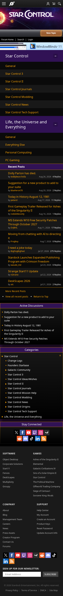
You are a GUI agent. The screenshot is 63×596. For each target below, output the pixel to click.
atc (12, 284)
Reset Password (45, 528)
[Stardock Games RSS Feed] (44, 439)
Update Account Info (47, 532)
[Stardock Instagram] (41, 433)
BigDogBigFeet (18, 251)
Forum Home (7, 39)
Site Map (53, 590)
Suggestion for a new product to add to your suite (33, 185)
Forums (6, 546)
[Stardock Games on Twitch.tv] (35, 433)
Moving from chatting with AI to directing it (34, 236)
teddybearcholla (18, 176)
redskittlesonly (17, 213)
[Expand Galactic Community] (6, 370)
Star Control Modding (19, 97)
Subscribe (50, 574)
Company (9, 504)
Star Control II (14, 81)
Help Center (43, 510)
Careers (6, 523)
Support (42, 504)
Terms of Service (29, 590)
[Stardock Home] (12, 4)
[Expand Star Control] (2, 356)
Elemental (38, 463)
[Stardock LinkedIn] (38, 439)
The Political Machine (43, 481)
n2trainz (14, 274)
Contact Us (8, 541)
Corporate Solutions (13, 463)
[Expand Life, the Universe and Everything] (2, 417)
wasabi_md (16, 265)
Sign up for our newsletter (20, 568)
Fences (6, 472)
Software (9, 453)
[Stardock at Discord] (26, 439)
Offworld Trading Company (46, 486)
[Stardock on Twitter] (16, 433)
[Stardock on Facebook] (22, 433)
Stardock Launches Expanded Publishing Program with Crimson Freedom (34, 259)
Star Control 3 (14, 74)
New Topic (51, 33)
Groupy (6, 486)
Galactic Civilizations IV (44, 468)
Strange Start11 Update (23, 271)
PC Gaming (12, 160)
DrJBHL (14, 227)
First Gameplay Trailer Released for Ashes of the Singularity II (34, 208)
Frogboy (14, 241)
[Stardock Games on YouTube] (29, 433)
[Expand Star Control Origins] (6, 407)
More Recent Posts (15, 291)
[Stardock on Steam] (47, 433)
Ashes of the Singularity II (45, 459)
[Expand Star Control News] (6, 402)
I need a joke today (20, 248)
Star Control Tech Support (21, 112)
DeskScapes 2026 (19, 281)
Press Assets (9, 532)
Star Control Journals (18, 89)
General (10, 66)
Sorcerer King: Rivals (43, 495)
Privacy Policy (12, 590)
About (6, 510)
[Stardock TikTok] (32, 439)
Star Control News (17, 104)
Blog (5, 514)
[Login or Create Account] (48, 4)
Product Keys (43, 523)
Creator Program (11, 537)
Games (37, 453)
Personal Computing (18, 152)
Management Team (12, 519)
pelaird (14, 200)
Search (20, 39)
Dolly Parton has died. (22, 173)
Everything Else (15, 145)
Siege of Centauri (41, 490)
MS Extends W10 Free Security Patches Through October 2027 (32, 222)
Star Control (39, 477)
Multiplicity (8, 481)
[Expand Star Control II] (6, 384)
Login (30, 39)
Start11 (6, 468)
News (5, 528)
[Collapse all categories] (60, 355)
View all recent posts (16, 296)
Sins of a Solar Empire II (44, 472)
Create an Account (46, 519)
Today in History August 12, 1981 (28, 197)
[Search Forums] (59, 4)
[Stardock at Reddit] (19, 439)
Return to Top (41, 296)
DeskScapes (8, 477)
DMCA (43, 590)
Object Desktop (10, 459)
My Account (43, 514)
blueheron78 (17, 190)
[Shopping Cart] (53, 4)
